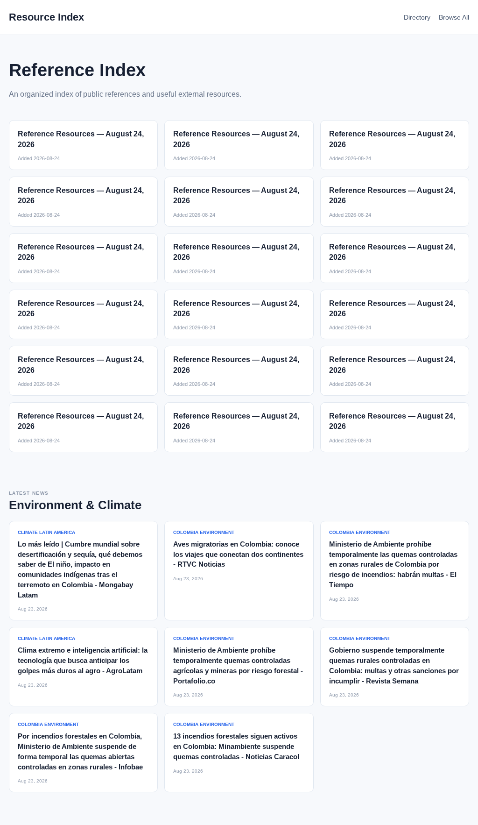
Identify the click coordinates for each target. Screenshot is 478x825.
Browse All (454, 17)
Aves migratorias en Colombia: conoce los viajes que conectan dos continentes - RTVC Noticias (238, 554)
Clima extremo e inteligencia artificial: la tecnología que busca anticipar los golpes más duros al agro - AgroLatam (83, 660)
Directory (417, 17)
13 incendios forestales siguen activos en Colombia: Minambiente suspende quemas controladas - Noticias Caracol (236, 746)
